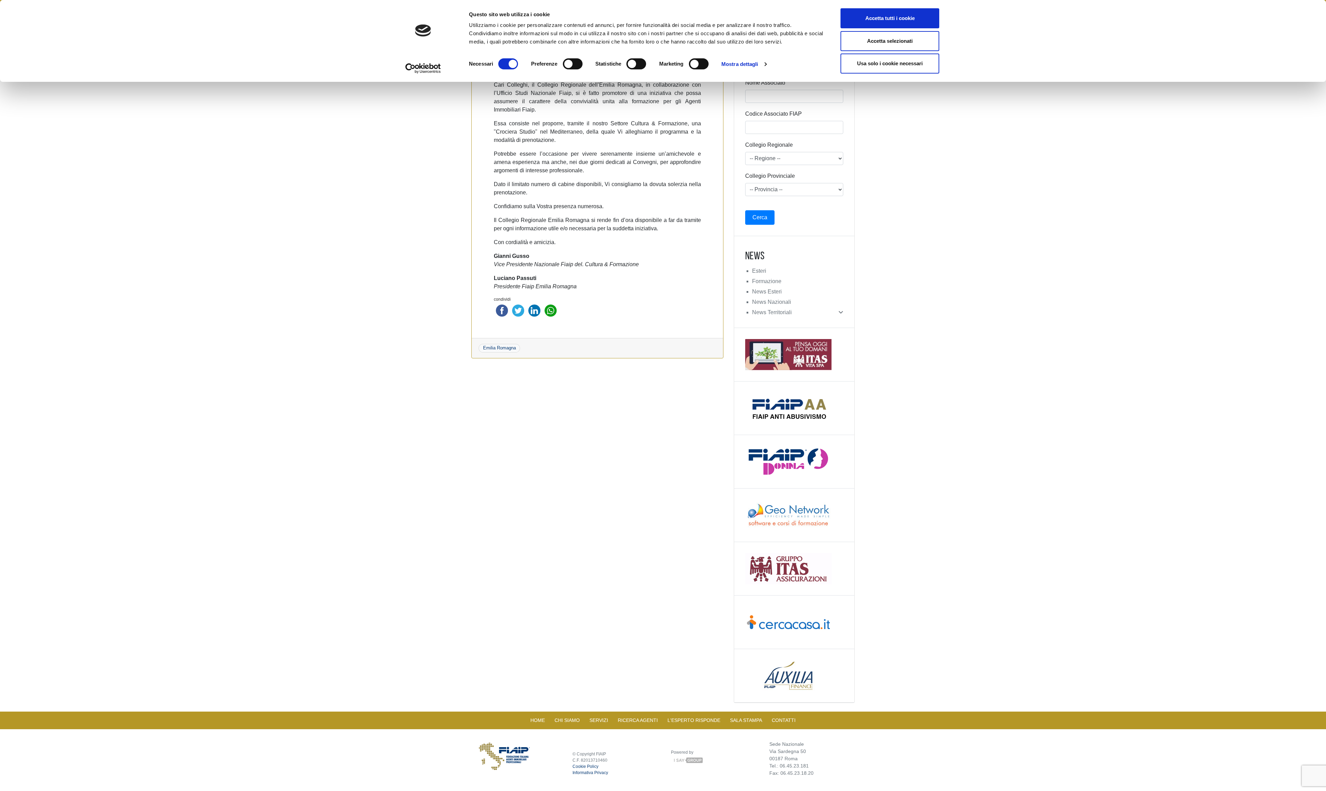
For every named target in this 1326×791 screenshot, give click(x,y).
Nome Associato (765, 83)
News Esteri (767, 292)
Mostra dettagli (739, 64)
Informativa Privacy (590, 772)
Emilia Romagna (499, 347)
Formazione (766, 281)
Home (537, 720)
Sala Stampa (746, 720)
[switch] (573, 63)
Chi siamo (567, 720)
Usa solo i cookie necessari (890, 63)
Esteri (759, 271)
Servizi (598, 720)
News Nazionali (771, 302)
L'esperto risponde (693, 720)
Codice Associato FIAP (773, 114)
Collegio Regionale (769, 145)
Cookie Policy (585, 766)
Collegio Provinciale (770, 176)
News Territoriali (772, 312)
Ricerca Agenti (638, 720)
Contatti (784, 720)
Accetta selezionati (890, 41)
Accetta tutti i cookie (890, 18)
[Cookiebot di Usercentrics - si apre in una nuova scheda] (423, 68)
